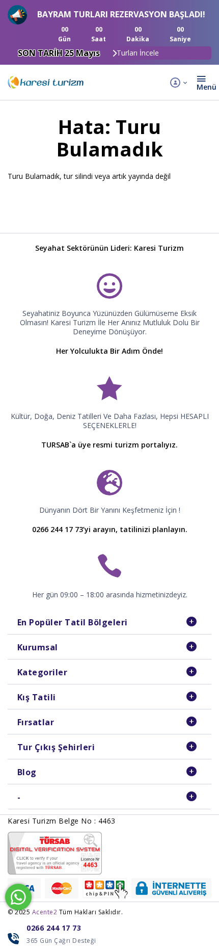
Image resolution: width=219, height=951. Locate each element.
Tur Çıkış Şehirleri (56, 747)
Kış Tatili (36, 697)
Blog (27, 772)
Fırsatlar (35, 722)
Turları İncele (138, 53)
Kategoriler (42, 672)
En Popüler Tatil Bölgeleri (72, 622)
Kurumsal (37, 647)
